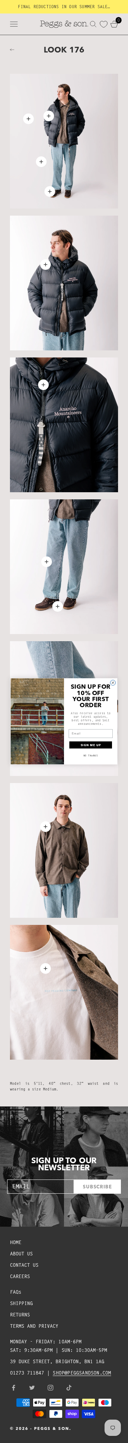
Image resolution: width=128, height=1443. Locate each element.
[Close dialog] (113, 683)
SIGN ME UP (91, 745)
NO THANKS (91, 755)
